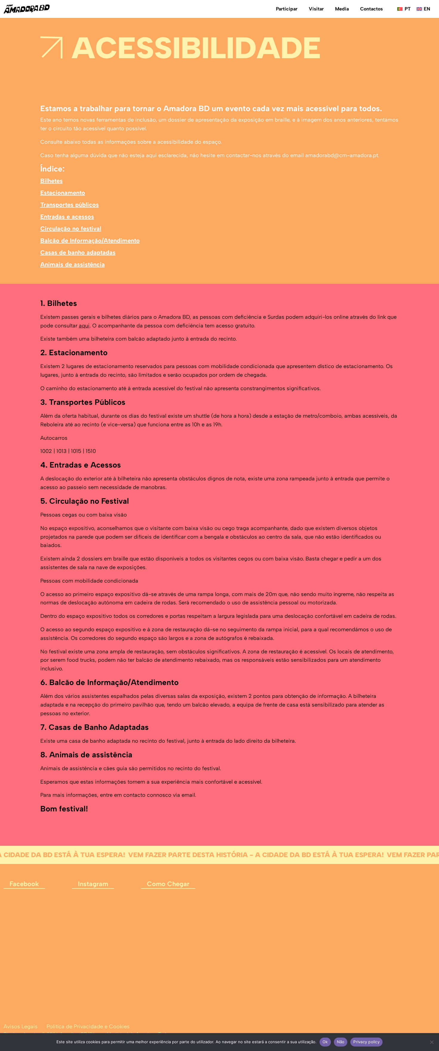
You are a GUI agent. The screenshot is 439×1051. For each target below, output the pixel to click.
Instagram (93, 884)
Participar (286, 9)
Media (342, 9)
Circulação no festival (70, 228)
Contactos (371, 9)
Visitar (316, 9)
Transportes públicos (69, 204)
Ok (325, 1041)
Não (341, 1041)
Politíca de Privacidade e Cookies (88, 1026)
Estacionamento (62, 192)
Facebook (24, 884)
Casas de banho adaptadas (78, 252)
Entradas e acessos (67, 216)
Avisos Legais (21, 1026)
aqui (84, 325)
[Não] (432, 1042)
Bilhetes (51, 180)
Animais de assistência (72, 264)
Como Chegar (168, 884)
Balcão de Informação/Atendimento (90, 240)
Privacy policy (366, 1041)
